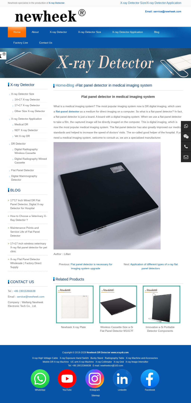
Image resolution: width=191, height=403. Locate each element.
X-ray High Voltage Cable (45, 358)
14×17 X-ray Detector (27, 99)
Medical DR (21, 124)
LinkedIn (122, 390)
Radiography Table (114, 358)
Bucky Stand (96, 358)
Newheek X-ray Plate (73, 327)
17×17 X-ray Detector (27, 105)
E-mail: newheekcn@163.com (108, 365)
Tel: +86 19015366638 (79, 365)
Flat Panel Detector (22, 170)
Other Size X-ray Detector (30, 111)
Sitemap (95, 395)
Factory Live (20, 42)
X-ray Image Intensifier (137, 362)
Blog (156, 31)
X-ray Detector (58, 31)
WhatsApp (40, 390)
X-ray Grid (119, 362)
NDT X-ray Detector (26, 130)
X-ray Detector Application (164, 2)
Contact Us (45, 42)
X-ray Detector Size (133, 2)
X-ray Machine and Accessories (142, 358)
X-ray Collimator (104, 362)
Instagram (95, 390)
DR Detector (18, 143)
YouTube (67, 390)
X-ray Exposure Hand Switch (74, 358)
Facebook (150, 390)
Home (17, 31)
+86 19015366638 (24, 290)
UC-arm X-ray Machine (82, 362)
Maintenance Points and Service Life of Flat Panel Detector (25, 231)
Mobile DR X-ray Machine (56, 362)
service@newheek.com (30, 296)
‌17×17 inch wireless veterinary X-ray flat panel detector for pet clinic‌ (28, 247)
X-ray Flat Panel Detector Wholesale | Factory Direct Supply (25, 263)
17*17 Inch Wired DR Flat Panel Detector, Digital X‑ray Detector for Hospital (26, 204)
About (35, 31)
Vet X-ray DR (22, 135)
